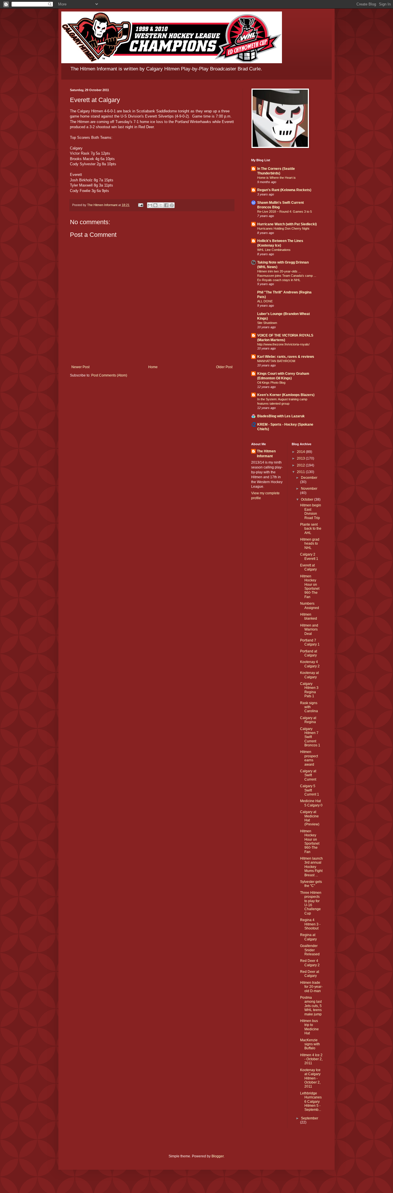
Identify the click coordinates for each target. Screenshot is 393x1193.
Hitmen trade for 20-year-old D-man (311, 987)
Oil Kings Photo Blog (271, 382)
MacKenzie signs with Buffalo (310, 1044)
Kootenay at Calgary (309, 675)
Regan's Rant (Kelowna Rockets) (284, 190)
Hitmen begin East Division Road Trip (310, 511)
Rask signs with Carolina (309, 707)
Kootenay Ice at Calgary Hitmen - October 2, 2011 (310, 1078)
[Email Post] (140, 205)
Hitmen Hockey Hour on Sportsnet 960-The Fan (309, 586)
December (309, 478)
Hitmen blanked (308, 616)
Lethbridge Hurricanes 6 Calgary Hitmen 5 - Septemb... (311, 1101)
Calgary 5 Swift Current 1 (309, 790)
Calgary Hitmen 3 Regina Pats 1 (309, 690)
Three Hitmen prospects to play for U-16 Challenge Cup (310, 903)
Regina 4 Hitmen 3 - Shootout (310, 924)
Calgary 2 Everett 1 (309, 556)
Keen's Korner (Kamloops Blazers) (285, 395)
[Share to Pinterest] (172, 205)
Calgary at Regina (308, 720)
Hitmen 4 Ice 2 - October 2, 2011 (311, 1059)
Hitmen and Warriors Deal (309, 629)
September (309, 1118)
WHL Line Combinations (274, 249)
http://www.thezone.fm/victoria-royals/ (283, 344)
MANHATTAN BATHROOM (276, 361)
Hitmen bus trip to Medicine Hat (309, 1027)
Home (153, 367)
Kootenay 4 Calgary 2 (310, 664)
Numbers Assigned (309, 606)
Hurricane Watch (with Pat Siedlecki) (287, 224)
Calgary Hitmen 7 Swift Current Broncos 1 (310, 737)
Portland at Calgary (308, 653)
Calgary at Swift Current (308, 775)
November (309, 489)
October (307, 499)
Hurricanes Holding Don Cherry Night (283, 228)
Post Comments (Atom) (109, 375)
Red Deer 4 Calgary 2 (310, 963)
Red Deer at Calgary (309, 974)
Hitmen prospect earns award (309, 758)
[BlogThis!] (155, 205)
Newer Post (80, 367)
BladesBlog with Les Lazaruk (281, 416)
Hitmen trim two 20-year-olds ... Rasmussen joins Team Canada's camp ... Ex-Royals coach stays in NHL (286, 276)
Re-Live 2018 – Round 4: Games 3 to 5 (284, 211)
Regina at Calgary (308, 937)
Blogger (217, 1156)
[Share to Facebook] (166, 205)
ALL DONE (265, 301)
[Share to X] (161, 205)
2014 (301, 452)
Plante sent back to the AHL (310, 528)
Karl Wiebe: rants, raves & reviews (285, 357)
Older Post (224, 367)
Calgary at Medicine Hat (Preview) (309, 818)
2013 (301, 458)
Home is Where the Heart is (276, 177)
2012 (301, 465)
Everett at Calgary (308, 567)
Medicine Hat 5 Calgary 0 (311, 803)
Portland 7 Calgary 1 (310, 642)
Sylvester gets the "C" (311, 884)
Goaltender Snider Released (310, 950)
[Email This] (150, 205)
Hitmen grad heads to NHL (309, 543)
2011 (301, 472)
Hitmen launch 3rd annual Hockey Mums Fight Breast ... (311, 866)
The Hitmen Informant (266, 453)
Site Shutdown (267, 322)
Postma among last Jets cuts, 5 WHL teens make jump (311, 1006)
